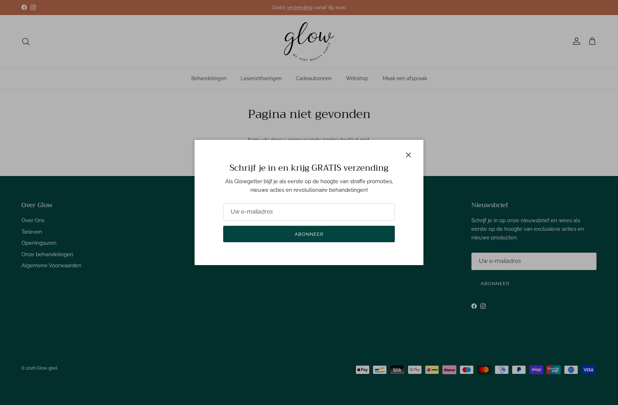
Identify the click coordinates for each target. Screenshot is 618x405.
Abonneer (309, 234)
